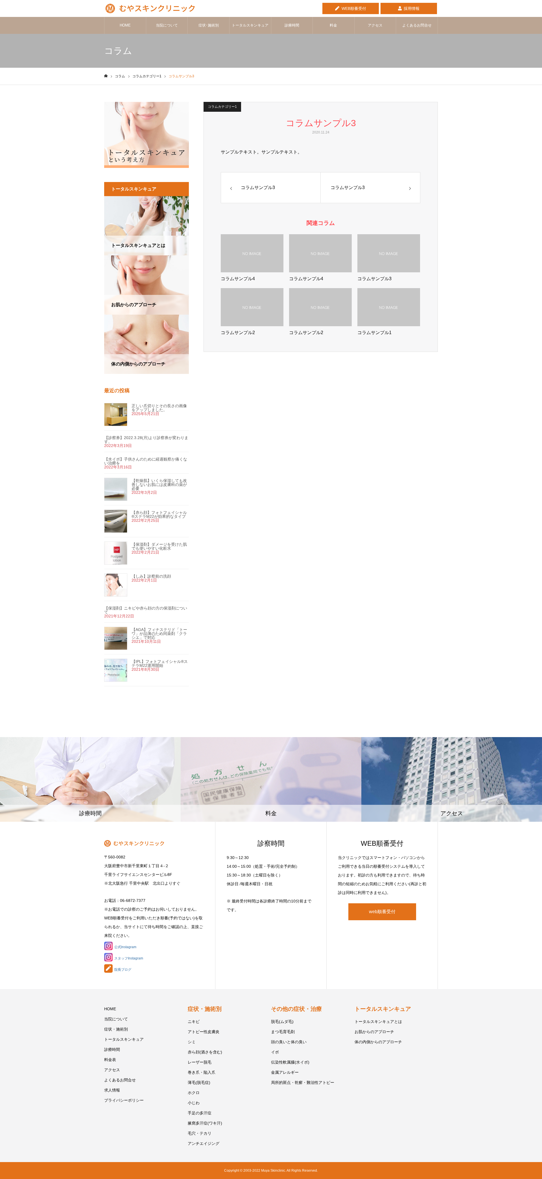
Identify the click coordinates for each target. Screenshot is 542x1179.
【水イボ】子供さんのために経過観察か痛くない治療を (145, 461)
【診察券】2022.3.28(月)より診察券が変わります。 (146, 439)
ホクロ (194, 1092)
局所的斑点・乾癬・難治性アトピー (302, 1082)
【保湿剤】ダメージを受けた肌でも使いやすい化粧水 (159, 546)
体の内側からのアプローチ (378, 1042)
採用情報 (411, 8)
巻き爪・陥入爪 (201, 1072)
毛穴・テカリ (199, 1133)
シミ (192, 1042)
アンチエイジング (203, 1143)
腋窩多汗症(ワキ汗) (205, 1123)
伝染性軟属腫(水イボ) (290, 1062)
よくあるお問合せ (417, 25)
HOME (125, 25)
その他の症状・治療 (296, 1009)
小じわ (194, 1103)
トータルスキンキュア (250, 25)
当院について (167, 25)
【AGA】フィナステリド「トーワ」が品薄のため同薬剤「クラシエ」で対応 (159, 633)
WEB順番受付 (354, 8)
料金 (333, 25)
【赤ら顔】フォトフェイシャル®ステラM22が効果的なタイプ (159, 514)
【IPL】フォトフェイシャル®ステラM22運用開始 (160, 663)
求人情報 (112, 1090)
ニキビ (194, 1021)
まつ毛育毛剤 (283, 1031)
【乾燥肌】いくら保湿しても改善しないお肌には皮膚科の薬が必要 (159, 484)
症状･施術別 (208, 25)
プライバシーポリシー (124, 1100)
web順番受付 (382, 911)
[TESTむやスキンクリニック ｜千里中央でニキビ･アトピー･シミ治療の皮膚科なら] (149, 8)
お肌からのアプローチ (374, 1031)
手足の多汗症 (199, 1113)
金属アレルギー (285, 1072)
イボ (275, 1052)
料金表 (110, 1059)
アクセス (375, 25)
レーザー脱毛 (199, 1062)
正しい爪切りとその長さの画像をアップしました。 (159, 408)
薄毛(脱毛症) (199, 1082)
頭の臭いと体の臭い (289, 1042)
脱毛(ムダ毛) (282, 1021)
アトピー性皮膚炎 (203, 1031)
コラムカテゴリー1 (222, 107)
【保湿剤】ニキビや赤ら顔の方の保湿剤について (145, 610)
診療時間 (292, 25)
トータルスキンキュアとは (378, 1021)
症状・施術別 (116, 1029)
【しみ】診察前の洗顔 (151, 576)
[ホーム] (106, 76)
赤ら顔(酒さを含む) (205, 1052)
